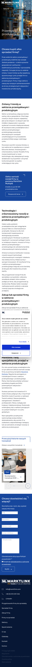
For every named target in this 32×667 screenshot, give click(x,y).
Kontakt (4, 641)
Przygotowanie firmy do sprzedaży (14, 603)
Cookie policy (7, 659)
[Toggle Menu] (29, 3)
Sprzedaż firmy (7, 608)
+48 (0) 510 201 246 (13, 594)
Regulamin (5, 654)
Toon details (22, 341)
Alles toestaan (16, 347)
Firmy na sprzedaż (8, 618)
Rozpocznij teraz (14, 194)
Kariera (4, 646)
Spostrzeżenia (7, 627)
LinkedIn (9, 599)
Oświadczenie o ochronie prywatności (16, 656)
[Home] (10, 3)
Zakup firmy (6, 613)
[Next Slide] (28, 485)
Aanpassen (15, 353)
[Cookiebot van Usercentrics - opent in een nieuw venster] (22, 312)
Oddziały (5, 636)
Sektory (6, 9)
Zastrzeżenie (6, 662)
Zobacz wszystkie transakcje (12, 445)
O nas (4, 632)
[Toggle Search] (25, 3)
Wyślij (7, 569)
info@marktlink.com (13, 589)
